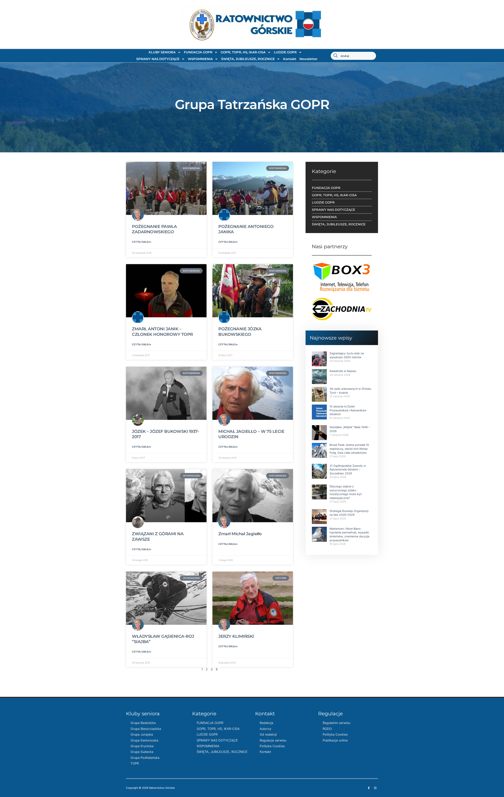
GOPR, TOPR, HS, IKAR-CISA (243, 52)
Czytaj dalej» (141, 241)
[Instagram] (375, 788)
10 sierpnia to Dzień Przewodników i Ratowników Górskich (348, 410)
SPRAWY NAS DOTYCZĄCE (158, 59)
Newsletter (308, 59)
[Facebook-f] (369, 788)
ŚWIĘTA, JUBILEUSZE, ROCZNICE (248, 59)
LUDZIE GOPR (285, 52)
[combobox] (353, 56)
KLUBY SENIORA (162, 52)
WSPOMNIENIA (200, 59)
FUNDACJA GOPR (198, 52)
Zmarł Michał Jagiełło (240, 533)
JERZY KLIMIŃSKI (236, 636)
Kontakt (289, 59)
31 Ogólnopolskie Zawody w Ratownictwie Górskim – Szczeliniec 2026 (348, 469)
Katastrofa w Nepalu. (343, 371)
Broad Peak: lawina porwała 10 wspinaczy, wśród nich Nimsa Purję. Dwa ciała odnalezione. (349, 448)
